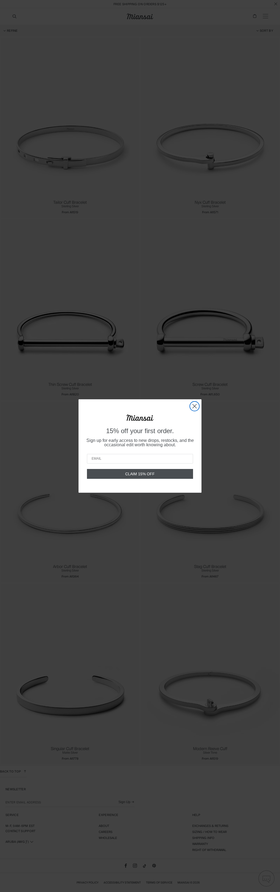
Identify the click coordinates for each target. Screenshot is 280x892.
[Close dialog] (194, 406)
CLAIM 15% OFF (140, 474)
